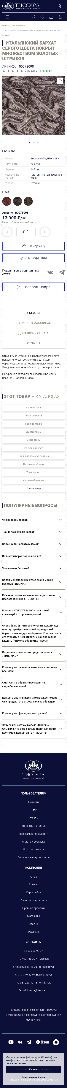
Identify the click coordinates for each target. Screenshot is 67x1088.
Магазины (33, 915)
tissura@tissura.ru (37, 990)
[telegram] (29, 1042)
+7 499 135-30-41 (28, 958)
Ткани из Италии (33, 424)
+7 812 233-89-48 (23, 966)
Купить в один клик (33, 258)
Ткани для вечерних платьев (33, 456)
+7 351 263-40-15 (27, 982)
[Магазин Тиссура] (33, 769)
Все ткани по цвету (34, 448)
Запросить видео (37, 287)
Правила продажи (33, 908)
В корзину (37, 246)
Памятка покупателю (34, 900)
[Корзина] (51, 16)
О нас (33, 876)
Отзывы (34, 817)
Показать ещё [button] (33, 488)
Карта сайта (33, 892)
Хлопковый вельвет (33, 480)
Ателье (33, 923)
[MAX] (56, 1042)
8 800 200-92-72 (33, 950)
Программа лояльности (33, 833)
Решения (33, 931)
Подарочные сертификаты (33, 857)
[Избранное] (42, 16)
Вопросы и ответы (33, 825)
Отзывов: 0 (31, 71)
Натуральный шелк (33, 464)
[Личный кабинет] (60, 16)
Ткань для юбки (33, 415)
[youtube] (11, 1042)
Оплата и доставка (33, 841)
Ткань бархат (33, 472)
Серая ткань (33, 440)
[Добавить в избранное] (60, 81)
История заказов (33, 849)
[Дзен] (42, 1042)
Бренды (33, 884)
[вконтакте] (20, 1042)
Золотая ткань (33, 432)
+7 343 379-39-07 (25, 974)
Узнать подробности (34, 1077)
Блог (33, 809)
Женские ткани (34, 407)
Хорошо (33, 1069)
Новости (33, 802)
